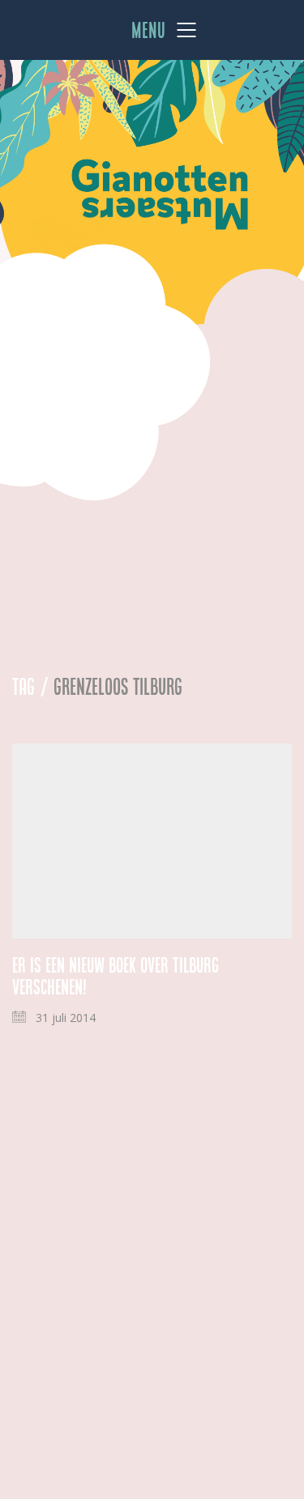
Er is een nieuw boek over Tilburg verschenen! (115, 976)
